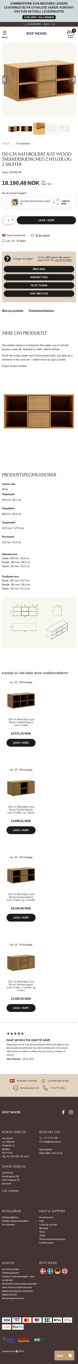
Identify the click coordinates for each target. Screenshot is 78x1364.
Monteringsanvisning (13, 1298)
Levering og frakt (48, 1224)
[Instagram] (71, 1114)
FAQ (41, 1221)
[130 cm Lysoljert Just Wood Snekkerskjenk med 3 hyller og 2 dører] (21, 801)
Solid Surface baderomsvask (17, 1287)
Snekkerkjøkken (10, 1217)
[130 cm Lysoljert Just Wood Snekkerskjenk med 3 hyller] (21, 713)
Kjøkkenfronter (9, 1294)
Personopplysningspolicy (52, 1239)
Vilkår (42, 1235)
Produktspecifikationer (41, 310)
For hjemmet (8, 1224)
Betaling (43, 1228)
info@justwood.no (52, 1142)
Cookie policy (46, 1243)
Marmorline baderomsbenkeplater (19, 1284)
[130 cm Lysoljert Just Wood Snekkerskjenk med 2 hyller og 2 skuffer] (21, 888)
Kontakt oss (39, 277)
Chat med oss (39, 293)
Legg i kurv (21, 742)
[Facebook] (63, 1114)
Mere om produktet (12, 310)
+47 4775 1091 (63, 260)
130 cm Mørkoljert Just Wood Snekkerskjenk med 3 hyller (21, 722)
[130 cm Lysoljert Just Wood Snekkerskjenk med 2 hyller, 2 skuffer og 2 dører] (21, 976)
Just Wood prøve (10, 1269)
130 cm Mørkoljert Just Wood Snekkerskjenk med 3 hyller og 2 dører (20, 809)
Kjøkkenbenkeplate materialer (17, 1291)
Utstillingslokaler (10, 1273)
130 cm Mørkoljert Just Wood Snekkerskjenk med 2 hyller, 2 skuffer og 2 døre (21, 986)
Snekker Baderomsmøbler (15, 1221)
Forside (6, 143)
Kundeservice (46, 1217)
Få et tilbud (39, 285)
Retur (42, 1232)
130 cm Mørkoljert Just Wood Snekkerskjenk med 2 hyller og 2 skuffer (21, 897)
